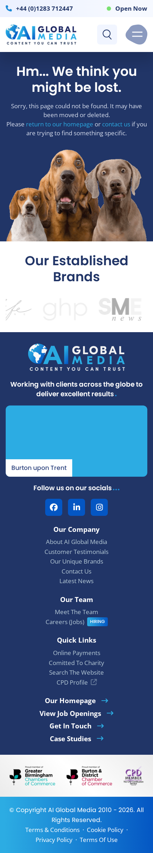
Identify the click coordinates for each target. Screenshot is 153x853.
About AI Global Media (76, 542)
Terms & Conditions (52, 830)
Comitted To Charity (76, 663)
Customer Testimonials (76, 552)
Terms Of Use (99, 840)
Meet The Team (76, 612)
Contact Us (76, 571)
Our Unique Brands (76, 561)
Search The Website (76, 672)
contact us (116, 124)
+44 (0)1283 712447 (44, 8)
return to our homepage (59, 124)
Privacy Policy (54, 840)
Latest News (76, 581)
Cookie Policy (105, 830)
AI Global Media (72, 810)
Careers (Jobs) (65, 622)
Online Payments (76, 653)
